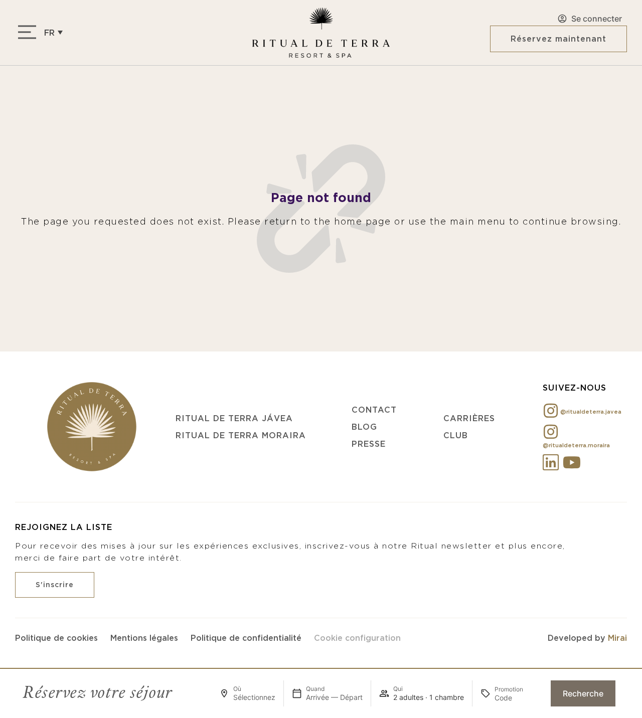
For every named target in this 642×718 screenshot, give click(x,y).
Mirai (617, 637)
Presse (369, 443)
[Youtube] (572, 462)
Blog (364, 426)
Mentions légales (144, 637)
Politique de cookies (56, 637)
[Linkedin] (551, 462)
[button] (53, 32)
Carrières (469, 418)
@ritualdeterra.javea (590, 412)
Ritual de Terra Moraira (241, 435)
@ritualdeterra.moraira (576, 445)
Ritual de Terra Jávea (234, 418)
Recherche (583, 693)
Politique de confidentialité (246, 637)
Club (455, 435)
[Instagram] (551, 411)
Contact (374, 409)
